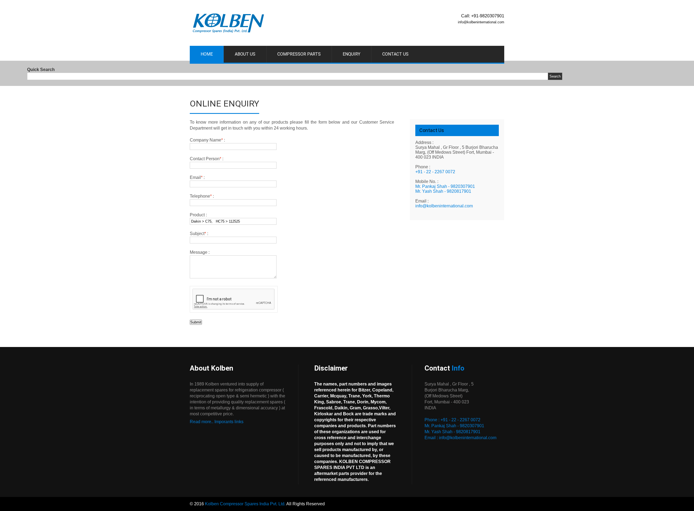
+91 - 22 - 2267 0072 (435, 171)
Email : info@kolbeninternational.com (460, 437)
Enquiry (351, 54)
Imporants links (228, 421)
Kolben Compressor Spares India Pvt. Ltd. (245, 504)
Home (207, 54)
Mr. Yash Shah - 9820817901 (443, 191)
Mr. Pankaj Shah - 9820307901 (445, 186)
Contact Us (395, 54)
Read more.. (201, 421)
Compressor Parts (299, 54)
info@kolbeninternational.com (444, 206)
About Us (245, 54)
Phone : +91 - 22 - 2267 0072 (452, 419)
